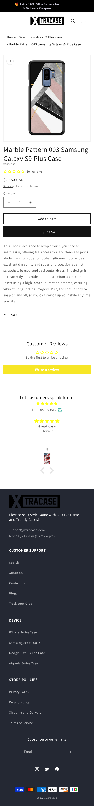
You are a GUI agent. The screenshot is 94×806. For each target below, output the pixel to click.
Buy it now (47, 232)
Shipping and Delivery (25, 712)
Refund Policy (19, 702)
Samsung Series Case (24, 643)
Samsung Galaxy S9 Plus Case (40, 37)
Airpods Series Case (23, 663)
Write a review (47, 369)
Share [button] (13, 315)
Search (14, 562)
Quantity (9, 193)
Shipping (8, 185)
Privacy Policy (19, 692)
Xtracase (51, 797)
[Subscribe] (70, 752)
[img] (47, 403)
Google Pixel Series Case (27, 653)
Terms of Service (21, 723)
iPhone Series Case (23, 632)
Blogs (13, 593)
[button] (9, 21)
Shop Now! (73, 6)
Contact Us (17, 583)
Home (11, 37)
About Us (16, 573)
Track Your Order (21, 603)
